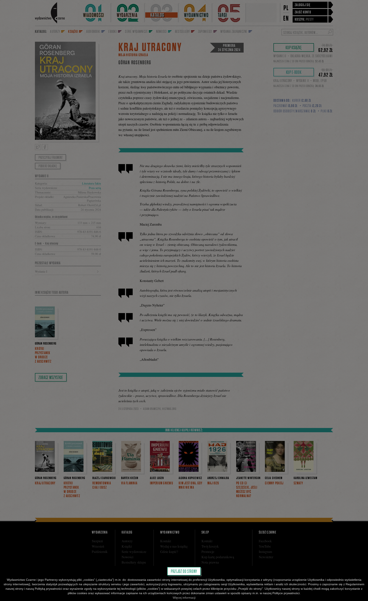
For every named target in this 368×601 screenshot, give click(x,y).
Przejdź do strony (184, 571)
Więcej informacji (184, 597)
